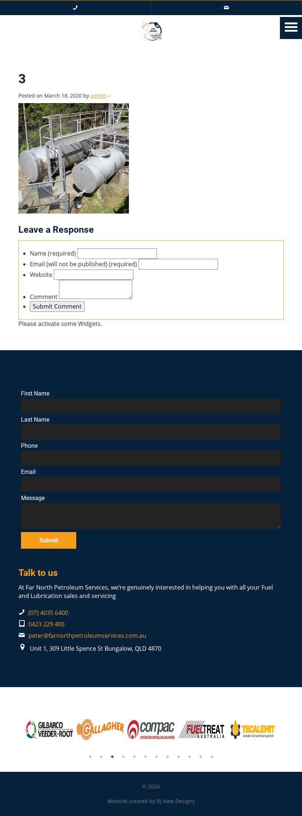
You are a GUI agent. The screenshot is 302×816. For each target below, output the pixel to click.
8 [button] (167, 757)
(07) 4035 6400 (48, 613)
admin (98, 95)
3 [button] (112, 757)
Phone (29, 446)
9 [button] (178, 757)
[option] (49, 729)
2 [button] (101, 757)
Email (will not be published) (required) (83, 264)
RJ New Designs (176, 801)
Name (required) (53, 253)
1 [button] (90, 757)
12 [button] (211, 757)
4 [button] (123, 757)
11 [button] (200, 757)
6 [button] (145, 757)
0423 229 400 (46, 624)
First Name (35, 394)
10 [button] (189, 757)
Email (28, 472)
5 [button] (134, 757)
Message (33, 498)
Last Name (35, 420)
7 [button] (156, 757)
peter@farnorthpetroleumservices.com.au (87, 636)
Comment (43, 297)
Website (41, 275)
